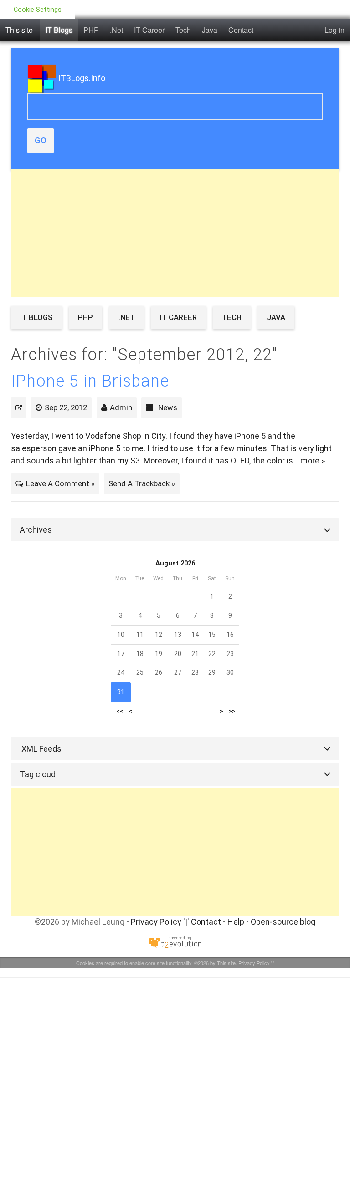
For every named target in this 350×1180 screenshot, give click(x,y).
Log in (334, 30)
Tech (183, 30)
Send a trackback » (141, 483)
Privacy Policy (156, 921)
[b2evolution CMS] (175, 941)
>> (232, 711)
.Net (116, 30)
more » (312, 460)
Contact (240, 30)
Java (209, 30)
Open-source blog (283, 921)
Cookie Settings (38, 10)
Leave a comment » (60, 483)
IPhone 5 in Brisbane (90, 381)
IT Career (149, 30)
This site (19, 30)
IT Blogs (59, 30)
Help (235, 921)
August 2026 (175, 563)
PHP (91, 30)
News (167, 407)
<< (120, 711)
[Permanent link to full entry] (18, 407)
